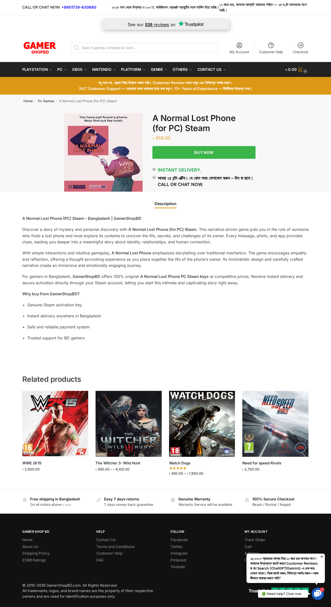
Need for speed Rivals (261, 463)
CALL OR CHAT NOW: (41, 7)
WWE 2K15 (31, 463)
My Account (239, 52)
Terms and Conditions (115, 546)
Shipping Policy (35, 553)
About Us (30, 546)
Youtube (178, 566)
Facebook (179, 539)
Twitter (177, 546)
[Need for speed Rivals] (275, 424)
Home (28, 101)
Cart (248, 546)
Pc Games (46, 101)
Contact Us (106, 539)
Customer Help (271, 52)
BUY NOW (203, 152)
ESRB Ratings (34, 560)
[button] (297, 69)
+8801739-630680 (78, 7)
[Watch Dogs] (202, 424)
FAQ (99, 560)
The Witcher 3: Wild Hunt (118, 463)
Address (252, 553)
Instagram (179, 553)
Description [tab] (165, 203)
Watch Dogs (179, 463)
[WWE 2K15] (55, 424)
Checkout (300, 52)
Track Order (255, 539)
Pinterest (178, 560)
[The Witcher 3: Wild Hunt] (129, 424)
